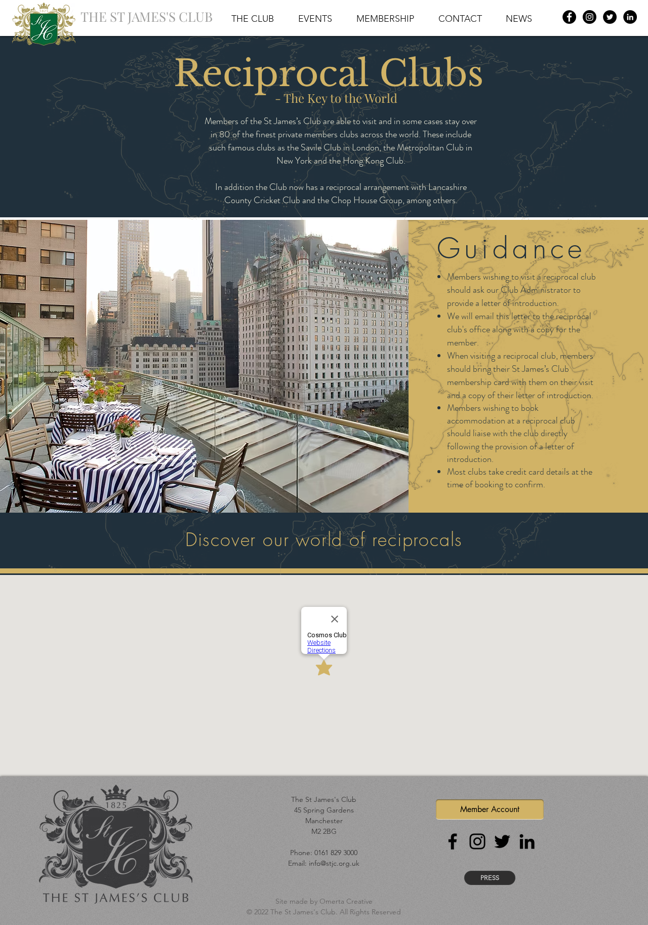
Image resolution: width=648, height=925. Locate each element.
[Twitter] (610, 17)
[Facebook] (569, 17)
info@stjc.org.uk (334, 863)
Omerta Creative (346, 901)
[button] (252, 17)
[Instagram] (589, 17)
